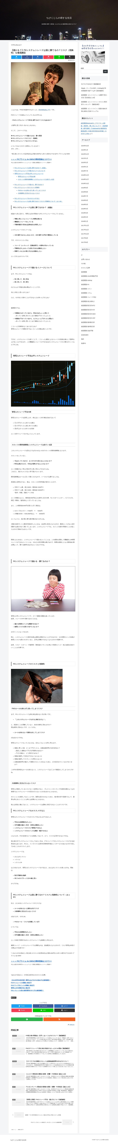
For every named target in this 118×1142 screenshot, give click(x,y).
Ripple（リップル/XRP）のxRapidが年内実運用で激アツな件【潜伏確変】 (93, 89)
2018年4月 (84, 209)
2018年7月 (84, 196)
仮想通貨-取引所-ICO (88, 310)
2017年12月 (85, 225)
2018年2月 (84, 217)
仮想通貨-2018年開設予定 (89, 276)
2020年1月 (84, 167)
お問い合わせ (85, 259)
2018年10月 (85, 183)
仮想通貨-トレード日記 (88, 297)
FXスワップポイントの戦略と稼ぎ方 (23, 985)
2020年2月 (84, 162)
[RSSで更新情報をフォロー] (59, 1019)
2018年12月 (85, 175)
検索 (82, 68)
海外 (82, 339)
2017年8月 (84, 242)
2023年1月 (84, 150)
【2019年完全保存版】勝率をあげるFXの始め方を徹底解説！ (31, 980)
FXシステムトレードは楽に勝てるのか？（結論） (31, 168)
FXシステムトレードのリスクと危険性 (27, 187)
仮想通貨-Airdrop (86, 280)
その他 (83, 263)
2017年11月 (85, 230)
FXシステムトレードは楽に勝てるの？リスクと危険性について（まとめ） (39, 201)
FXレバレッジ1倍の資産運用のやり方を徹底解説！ (27, 990)
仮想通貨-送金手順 (87, 331)
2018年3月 (84, 213)
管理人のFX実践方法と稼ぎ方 (20, 988)
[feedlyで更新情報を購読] (27, 1019)
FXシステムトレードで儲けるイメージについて (30, 171)
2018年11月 (85, 179)
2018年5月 (84, 204)
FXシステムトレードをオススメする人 (27, 198)
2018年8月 (84, 192)
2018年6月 (84, 200)
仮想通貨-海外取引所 (88, 326)
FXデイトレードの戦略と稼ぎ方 (21, 983)
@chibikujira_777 (44, 110)
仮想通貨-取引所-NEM (88, 314)
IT (81, 255)
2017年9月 (84, 238)
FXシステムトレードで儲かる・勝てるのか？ (29, 184)
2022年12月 (85, 154)
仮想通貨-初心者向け (88, 301)
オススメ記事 (85, 268)
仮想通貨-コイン (86, 289)
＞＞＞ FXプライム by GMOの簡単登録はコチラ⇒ (31, 159)
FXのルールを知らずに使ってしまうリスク (32, 190)
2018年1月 (84, 221)
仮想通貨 (84, 272)
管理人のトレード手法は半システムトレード (29, 173)
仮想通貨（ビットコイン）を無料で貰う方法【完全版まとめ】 (94, 96)
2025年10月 (85, 146)
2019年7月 (84, 171)
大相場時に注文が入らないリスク (29, 193)
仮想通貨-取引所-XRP (88, 318)
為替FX (14, 997)
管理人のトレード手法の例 (26, 176)
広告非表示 (84, 335)
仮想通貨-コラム (86, 293)
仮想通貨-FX (85, 284)
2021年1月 (84, 158)
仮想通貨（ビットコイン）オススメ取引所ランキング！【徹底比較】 (94, 103)
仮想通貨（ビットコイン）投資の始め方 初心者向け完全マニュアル (94, 110)
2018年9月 (84, 188)
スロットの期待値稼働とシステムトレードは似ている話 (36, 179)
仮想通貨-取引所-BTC (88, 305)
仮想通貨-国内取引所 (88, 322)
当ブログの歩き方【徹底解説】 (91, 84)
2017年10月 (85, 234)
